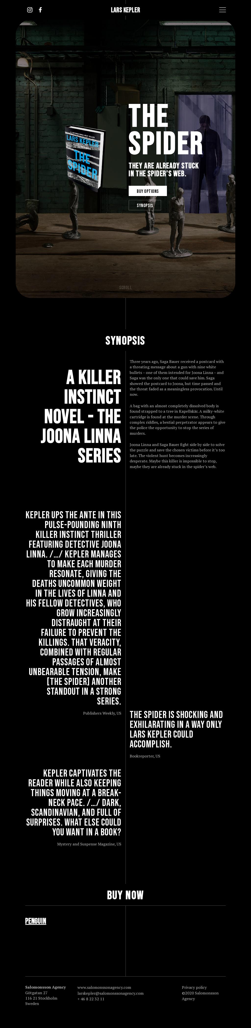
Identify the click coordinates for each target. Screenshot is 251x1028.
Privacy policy (194, 987)
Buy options (148, 191)
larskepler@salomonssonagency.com (99, 993)
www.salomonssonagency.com (99, 987)
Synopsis (145, 206)
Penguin (35, 921)
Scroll (125, 288)
